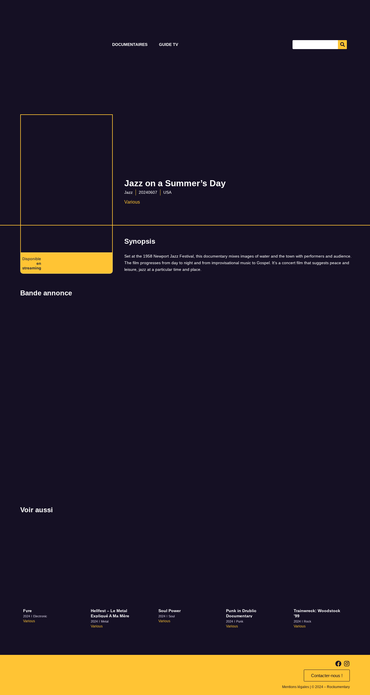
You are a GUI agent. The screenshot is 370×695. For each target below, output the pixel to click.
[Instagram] (347, 664)
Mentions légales (295, 687)
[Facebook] (338, 664)
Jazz (128, 192)
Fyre (27, 610)
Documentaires (129, 44)
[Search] (342, 44)
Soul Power (169, 610)
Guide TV (168, 44)
